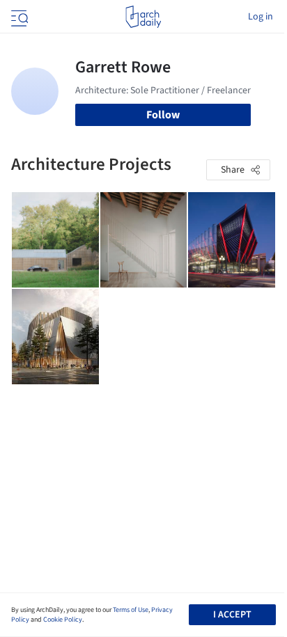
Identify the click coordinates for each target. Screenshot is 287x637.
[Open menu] (18, 16)
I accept (232, 615)
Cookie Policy (62, 619)
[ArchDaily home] (143, 17)
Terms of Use (130, 610)
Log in (260, 17)
